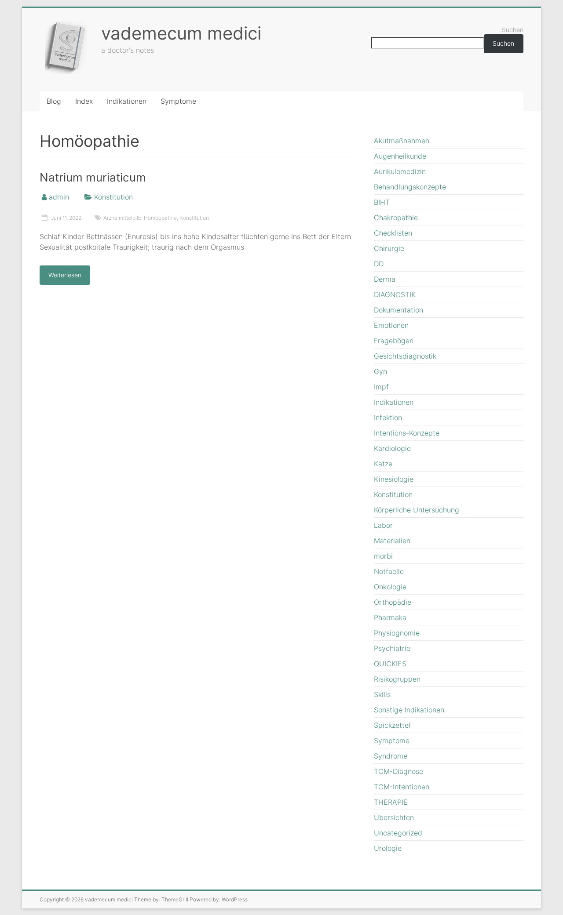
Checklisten (393, 233)
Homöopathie (160, 217)
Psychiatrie (392, 648)
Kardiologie (392, 448)
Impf (381, 386)
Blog (54, 101)
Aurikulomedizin (400, 171)
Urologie (388, 848)
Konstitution (113, 196)
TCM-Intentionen (401, 786)
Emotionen (391, 325)
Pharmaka (390, 617)
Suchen (512, 29)
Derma (384, 279)
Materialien (392, 540)
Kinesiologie (393, 479)
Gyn (380, 371)
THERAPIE (391, 802)
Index (84, 101)
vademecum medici (181, 33)
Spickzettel (392, 725)
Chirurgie (389, 248)
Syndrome (390, 756)
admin (59, 196)
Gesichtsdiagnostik (405, 356)
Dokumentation (398, 309)
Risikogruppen (397, 679)
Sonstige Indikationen (409, 709)
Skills (382, 694)
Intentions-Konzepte (406, 432)
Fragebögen (393, 340)
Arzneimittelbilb (122, 217)
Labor (383, 525)
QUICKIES (390, 663)
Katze (383, 463)
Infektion (388, 417)
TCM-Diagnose (398, 771)
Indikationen (126, 101)
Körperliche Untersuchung (416, 509)
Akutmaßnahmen (401, 140)
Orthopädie (392, 602)
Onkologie (390, 586)
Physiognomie (397, 632)
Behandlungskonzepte (410, 186)
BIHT (382, 202)
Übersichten (394, 817)
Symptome (178, 101)
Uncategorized (398, 832)
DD (379, 263)
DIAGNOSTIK (395, 294)
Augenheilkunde (400, 156)
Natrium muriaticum (93, 177)
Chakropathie (396, 217)
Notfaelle (389, 571)
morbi (383, 556)
